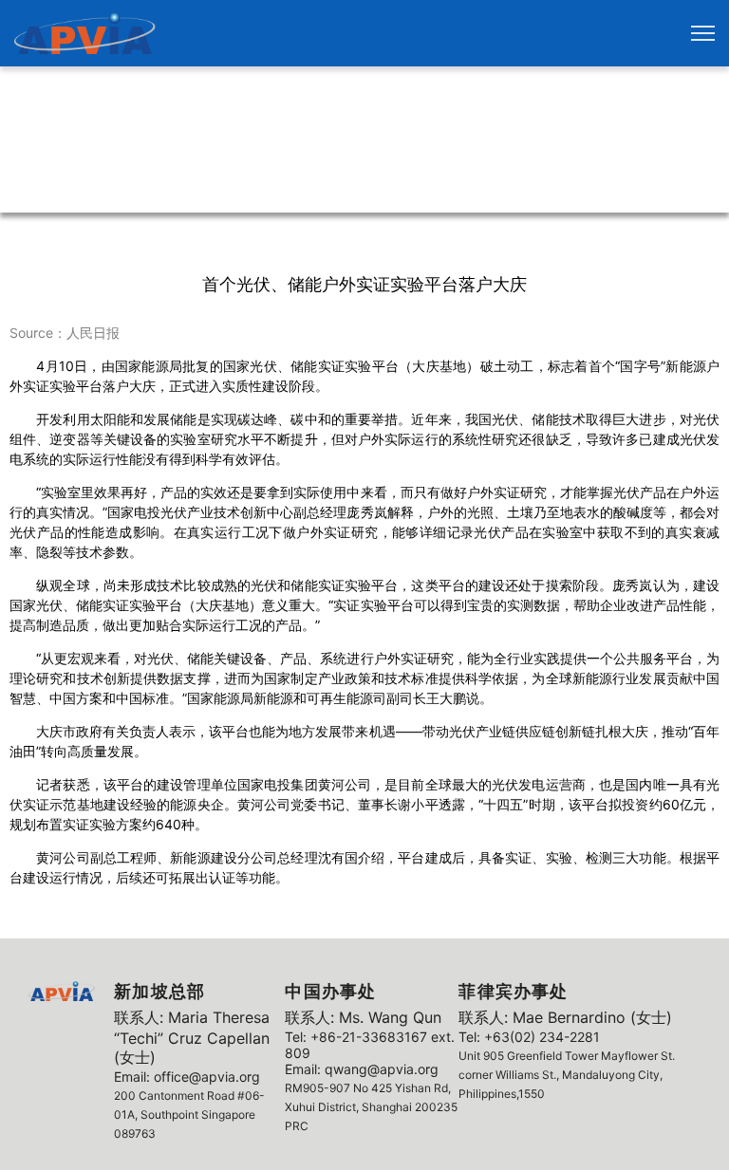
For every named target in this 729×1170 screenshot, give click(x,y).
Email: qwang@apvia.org (362, 1069)
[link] (85, 33)
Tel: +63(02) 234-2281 (529, 1037)
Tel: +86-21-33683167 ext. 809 (370, 1045)
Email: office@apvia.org (187, 1076)
